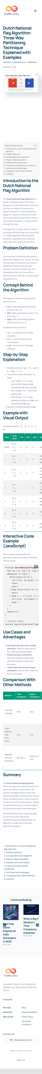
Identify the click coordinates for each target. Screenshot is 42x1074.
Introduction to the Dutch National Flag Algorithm (21, 150)
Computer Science (19, 62)
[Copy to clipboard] (36, 567)
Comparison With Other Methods (19, 171)
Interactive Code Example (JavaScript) (21, 165)
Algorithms (7, 62)
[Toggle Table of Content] (34, 145)
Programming (32, 62)
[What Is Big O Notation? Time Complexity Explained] (31, 909)
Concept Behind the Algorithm (18, 157)
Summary (9, 174)
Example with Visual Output (16, 162)
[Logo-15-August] (11, 3)
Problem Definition (13, 154)
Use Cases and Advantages (16, 168)
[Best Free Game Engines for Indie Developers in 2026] (11, 912)
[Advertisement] (21, 120)
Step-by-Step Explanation (16, 160)
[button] (4, 925)
